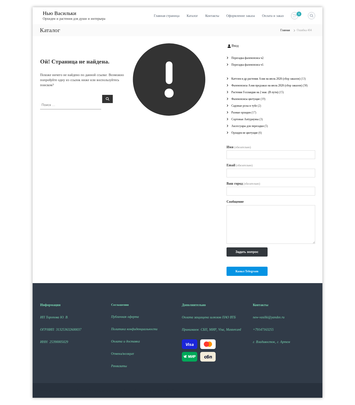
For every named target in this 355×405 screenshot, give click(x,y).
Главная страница (166, 16)
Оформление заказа (240, 16)
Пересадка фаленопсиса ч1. (247, 64)
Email (240, 165)
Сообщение (235, 201)
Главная (285, 30)
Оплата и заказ (273, 16)
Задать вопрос (246, 252)
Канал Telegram (246, 271)
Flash (143, 390)
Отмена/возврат (122, 354)
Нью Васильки (59, 13)
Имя (239, 147)
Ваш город (243, 183)
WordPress (172, 390)
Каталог (192, 16)
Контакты (212, 16)
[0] (294, 16)
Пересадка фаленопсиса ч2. (247, 58)
